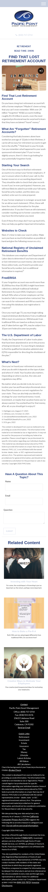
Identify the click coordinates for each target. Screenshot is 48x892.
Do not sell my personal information (22, 825)
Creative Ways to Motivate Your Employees (24, 682)
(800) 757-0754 (25, 35)
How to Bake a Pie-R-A (24, 631)
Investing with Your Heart (24, 581)
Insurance (24, 746)
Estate (24, 743)
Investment (24, 740)
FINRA (24, 838)
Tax (24, 749)
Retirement (24, 737)
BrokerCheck (15, 770)
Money (24, 752)
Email (7, 495)
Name (8, 481)
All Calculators (24, 764)
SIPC (30, 838)
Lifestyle (24, 755)
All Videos (24, 761)
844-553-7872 (23, 882)
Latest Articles (24, 758)
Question (7, 510)
